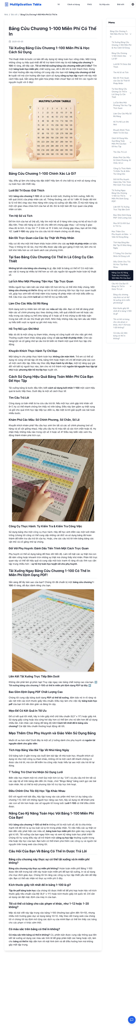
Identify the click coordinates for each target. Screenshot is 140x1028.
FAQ (89, 4)
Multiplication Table (25, 4)
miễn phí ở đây (54, 878)
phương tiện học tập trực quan (74, 290)
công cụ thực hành (42, 532)
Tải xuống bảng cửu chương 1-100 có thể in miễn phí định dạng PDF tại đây (48, 685)
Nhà (6, 14)
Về (59, 4)
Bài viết (120, 4)
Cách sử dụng (73, 4)
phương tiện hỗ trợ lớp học (52, 784)
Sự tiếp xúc (104, 4)
